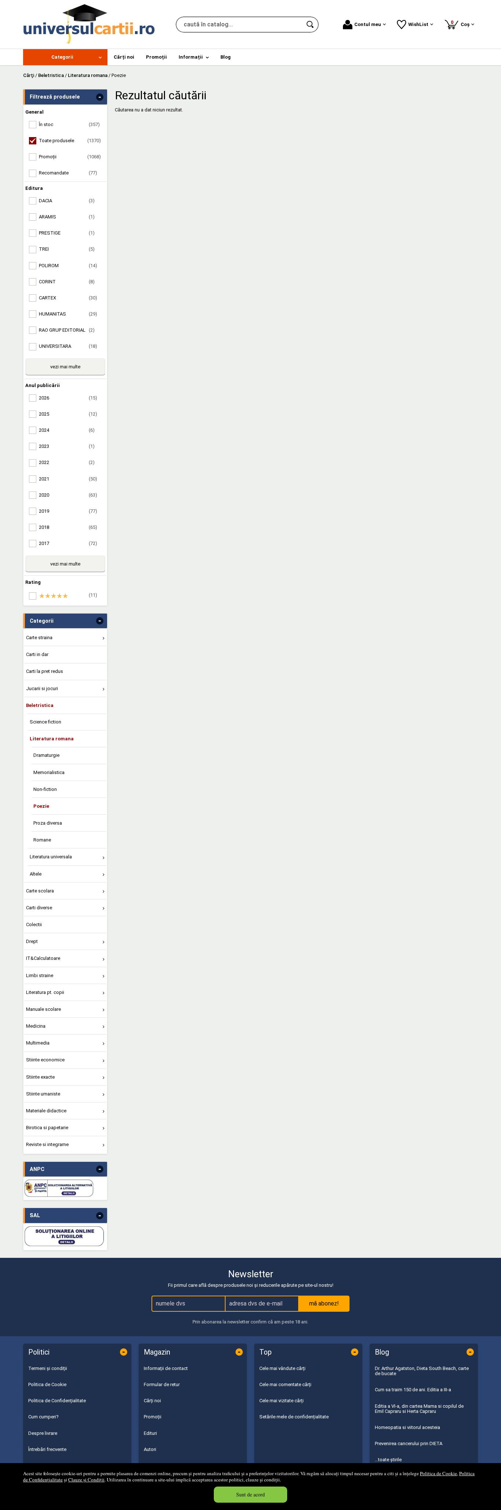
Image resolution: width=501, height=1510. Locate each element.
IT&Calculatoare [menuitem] (43, 958)
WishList (418, 24)
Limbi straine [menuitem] (39, 975)
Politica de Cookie (438, 1473)
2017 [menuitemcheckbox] (68, 543)
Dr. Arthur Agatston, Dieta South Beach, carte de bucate (422, 1371)
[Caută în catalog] (311, 24)
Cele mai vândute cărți (282, 1368)
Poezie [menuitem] (41, 806)
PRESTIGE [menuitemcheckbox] (67, 233)
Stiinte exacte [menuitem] (40, 1077)
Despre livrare (42, 1433)
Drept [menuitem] (32, 941)
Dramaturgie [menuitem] (46, 755)
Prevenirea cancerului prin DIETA (408, 1443)
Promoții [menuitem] (156, 57)
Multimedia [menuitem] (38, 1043)
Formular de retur (162, 1384)
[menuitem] (65, 57)
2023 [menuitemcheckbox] (67, 446)
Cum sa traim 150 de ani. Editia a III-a (413, 1389)
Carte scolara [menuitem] (40, 891)
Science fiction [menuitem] (45, 722)
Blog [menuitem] (225, 57)
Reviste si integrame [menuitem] (47, 1144)
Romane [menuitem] (42, 840)
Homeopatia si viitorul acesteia (407, 1427)
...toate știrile (388, 1459)
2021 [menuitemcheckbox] (68, 479)
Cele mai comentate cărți (285, 1384)
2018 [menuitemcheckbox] (68, 527)
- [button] (100, 97)
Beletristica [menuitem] (40, 705)
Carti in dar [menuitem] (37, 654)
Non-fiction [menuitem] (45, 789)
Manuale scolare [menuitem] (43, 1009)
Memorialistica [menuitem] (49, 772)
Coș (461, 23)
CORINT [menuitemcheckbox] (67, 281)
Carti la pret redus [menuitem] (44, 671)
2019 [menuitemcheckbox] (68, 511)
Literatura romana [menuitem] (52, 738)
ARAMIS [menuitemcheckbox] (67, 217)
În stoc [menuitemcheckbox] (69, 124)
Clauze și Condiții (86, 1479)
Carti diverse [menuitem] (39, 907)
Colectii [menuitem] (34, 924)
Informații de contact (166, 1368)
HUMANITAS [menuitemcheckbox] (68, 314)
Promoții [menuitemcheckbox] (70, 156)
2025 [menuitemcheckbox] (68, 414)
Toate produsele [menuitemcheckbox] (70, 140)
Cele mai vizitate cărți (281, 1400)
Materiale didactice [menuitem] (46, 1110)
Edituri (150, 1433)
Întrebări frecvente (47, 1449)
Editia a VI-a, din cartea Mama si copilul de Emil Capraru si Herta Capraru (419, 1408)
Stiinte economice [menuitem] (45, 1059)
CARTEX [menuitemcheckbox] (68, 298)
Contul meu (367, 24)
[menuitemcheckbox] (67, 596)
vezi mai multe (65, 366)
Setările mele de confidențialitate (294, 1416)
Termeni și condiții (47, 1368)
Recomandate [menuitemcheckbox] (68, 173)
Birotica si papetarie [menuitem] (47, 1127)
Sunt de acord (250, 1494)
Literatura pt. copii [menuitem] (45, 992)
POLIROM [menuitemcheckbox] (68, 265)
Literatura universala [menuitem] (51, 856)
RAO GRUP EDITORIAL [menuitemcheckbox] (67, 330)
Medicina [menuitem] (35, 1026)
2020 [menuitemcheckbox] (68, 495)
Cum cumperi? (43, 1416)
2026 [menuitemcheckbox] (68, 398)
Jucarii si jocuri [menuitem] (42, 688)
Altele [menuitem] (35, 874)
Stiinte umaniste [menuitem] (43, 1094)
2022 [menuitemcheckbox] (67, 462)
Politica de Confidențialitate (57, 1400)
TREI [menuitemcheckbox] (67, 249)
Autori (150, 1449)
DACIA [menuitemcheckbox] (67, 200)
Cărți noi (152, 1400)
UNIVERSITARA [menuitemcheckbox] (68, 346)
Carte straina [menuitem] (39, 637)
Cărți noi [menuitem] (124, 57)
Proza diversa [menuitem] (47, 823)
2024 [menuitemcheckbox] (67, 430)
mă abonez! (324, 1303)
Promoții (152, 1416)
